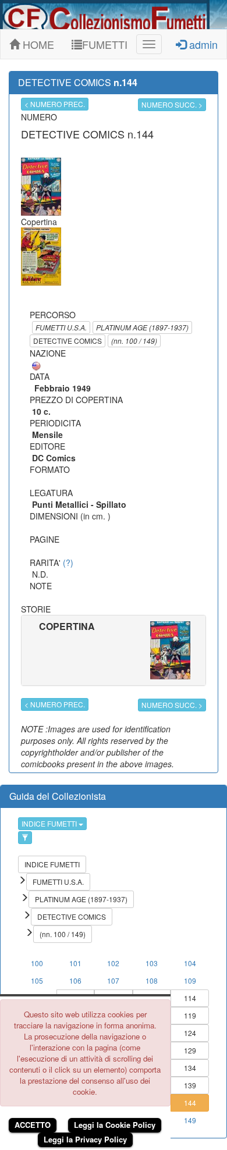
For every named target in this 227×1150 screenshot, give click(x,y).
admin (202, 44)
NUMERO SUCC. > (172, 104)
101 (75, 963)
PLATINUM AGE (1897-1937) (142, 327)
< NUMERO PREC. (54, 104)
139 (190, 1085)
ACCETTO (33, 1124)
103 (152, 963)
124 (190, 1033)
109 (190, 980)
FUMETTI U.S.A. (61, 327)
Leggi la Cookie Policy (114, 1124)
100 (37, 963)
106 (75, 980)
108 (152, 980)
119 (190, 1015)
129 (190, 1050)
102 (113, 963)
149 (190, 1120)
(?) (68, 562)
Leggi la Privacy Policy (85, 1139)
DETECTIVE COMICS (67, 341)
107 (113, 980)
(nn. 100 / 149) (134, 341)
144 (190, 1103)
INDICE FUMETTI (50, 823)
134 (190, 1068)
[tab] (113, 650)
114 (190, 998)
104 (190, 963)
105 (37, 980)
